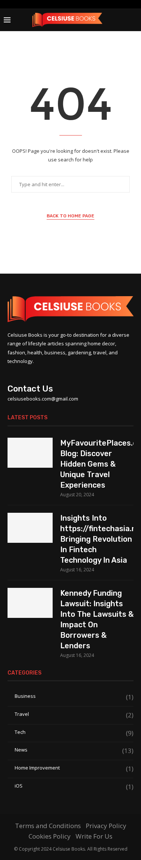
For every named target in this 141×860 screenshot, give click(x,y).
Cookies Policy (50, 836)
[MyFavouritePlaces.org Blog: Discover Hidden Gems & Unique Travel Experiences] (30, 453)
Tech (74, 732)
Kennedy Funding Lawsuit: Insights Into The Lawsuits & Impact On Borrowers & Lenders (96, 619)
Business (74, 696)
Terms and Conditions (48, 825)
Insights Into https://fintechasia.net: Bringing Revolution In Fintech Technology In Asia (96, 539)
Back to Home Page (70, 215)
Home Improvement (74, 767)
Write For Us (94, 836)
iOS (74, 785)
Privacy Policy (106, 825)
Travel (74, 714)
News (74, 749)
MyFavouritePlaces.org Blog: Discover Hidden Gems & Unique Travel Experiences (96, 463)
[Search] (133, 20)
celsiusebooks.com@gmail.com (43, 398)
